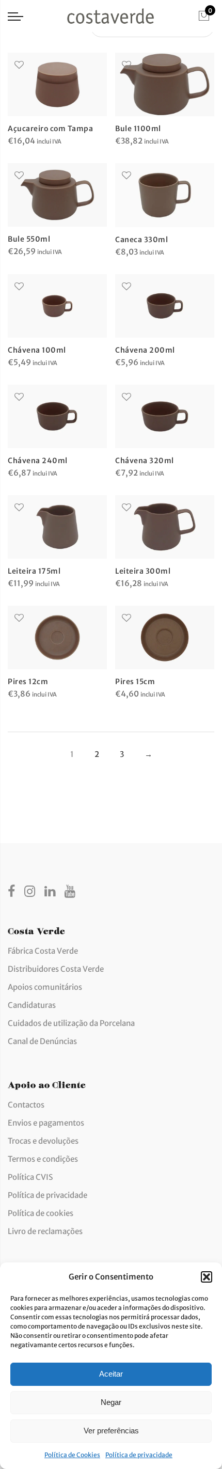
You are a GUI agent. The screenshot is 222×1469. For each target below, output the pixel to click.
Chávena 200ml (145, 350)
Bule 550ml (29, 239)
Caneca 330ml (141, 239)
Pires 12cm (28, 681)
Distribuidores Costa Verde (56, 969)
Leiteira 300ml (142, 571)
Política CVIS (30, 1177)
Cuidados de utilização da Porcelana (71, 1023)
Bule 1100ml (138, 128)
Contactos (26, 1105)
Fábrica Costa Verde (43, 951)
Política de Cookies (72, 1455)
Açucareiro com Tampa (50, 128)
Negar (111, 1402)
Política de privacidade (138, 1455)
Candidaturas (32, 1005)
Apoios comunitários (45, 987)
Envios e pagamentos (46, 1123)
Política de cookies (40, 1213)
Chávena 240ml (38, 460)
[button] (206, 1277)
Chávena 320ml (144, 460)
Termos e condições (43, 1159)
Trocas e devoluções (43, 1141)
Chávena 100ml (37, 350)
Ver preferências (111, 1430)
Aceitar (111, 1373)
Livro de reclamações (45, 1231)
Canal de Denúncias (42, 1041)
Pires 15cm (135, 681)
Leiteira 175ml (34, 571)
